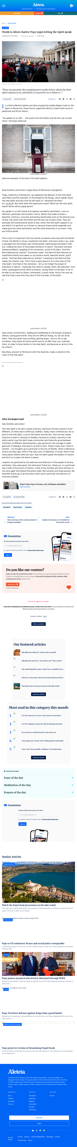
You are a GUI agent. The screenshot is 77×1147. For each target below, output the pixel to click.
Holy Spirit (6, 507)
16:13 (9, 203)
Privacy (30, 1140)
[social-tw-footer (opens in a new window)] (40, 1131)
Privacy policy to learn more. (36, 550)
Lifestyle (10, 1098)
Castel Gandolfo (9, 864)
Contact (57, 1137)
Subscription (33, 1104)
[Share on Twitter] (67, 99)
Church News (12, 23)
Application (32, 1098)
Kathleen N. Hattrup (27, 36)
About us (27, 1137)
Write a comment (38, 624)
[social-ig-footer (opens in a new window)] (44, 1131)
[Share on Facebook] (60, 99)
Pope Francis (17, 507)
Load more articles (38, 694)
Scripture (28, 507)
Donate (37, 13)
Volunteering (8, 920)
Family (6, 989)
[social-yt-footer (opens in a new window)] (33, 1131)
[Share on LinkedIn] (63, 99)
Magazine (32, 1101)
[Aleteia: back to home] (38, 5)
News (3, 23)
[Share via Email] (70, 99)
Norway (6, 955)
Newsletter (32, 1096)
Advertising (32, 1110)
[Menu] (11, 6)
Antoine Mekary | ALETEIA (38, 174)
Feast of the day (13, 777)
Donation (32, 1107)
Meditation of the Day (17, 785)
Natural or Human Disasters (12, 1024)
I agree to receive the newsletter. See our (25, 550)
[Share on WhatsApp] (74, 99)
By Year (52, 1096)
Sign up (8, 555)
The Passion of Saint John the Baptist (45, 9)
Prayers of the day (15, 792)
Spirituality (11, 1101)
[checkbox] (4, 550)
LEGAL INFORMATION (38, 1137)
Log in (45, 616)
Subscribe (17, 13)
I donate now (11, 584)
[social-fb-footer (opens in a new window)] (36, 1131)
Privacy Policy (22, 1140)
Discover (11, 1104)
